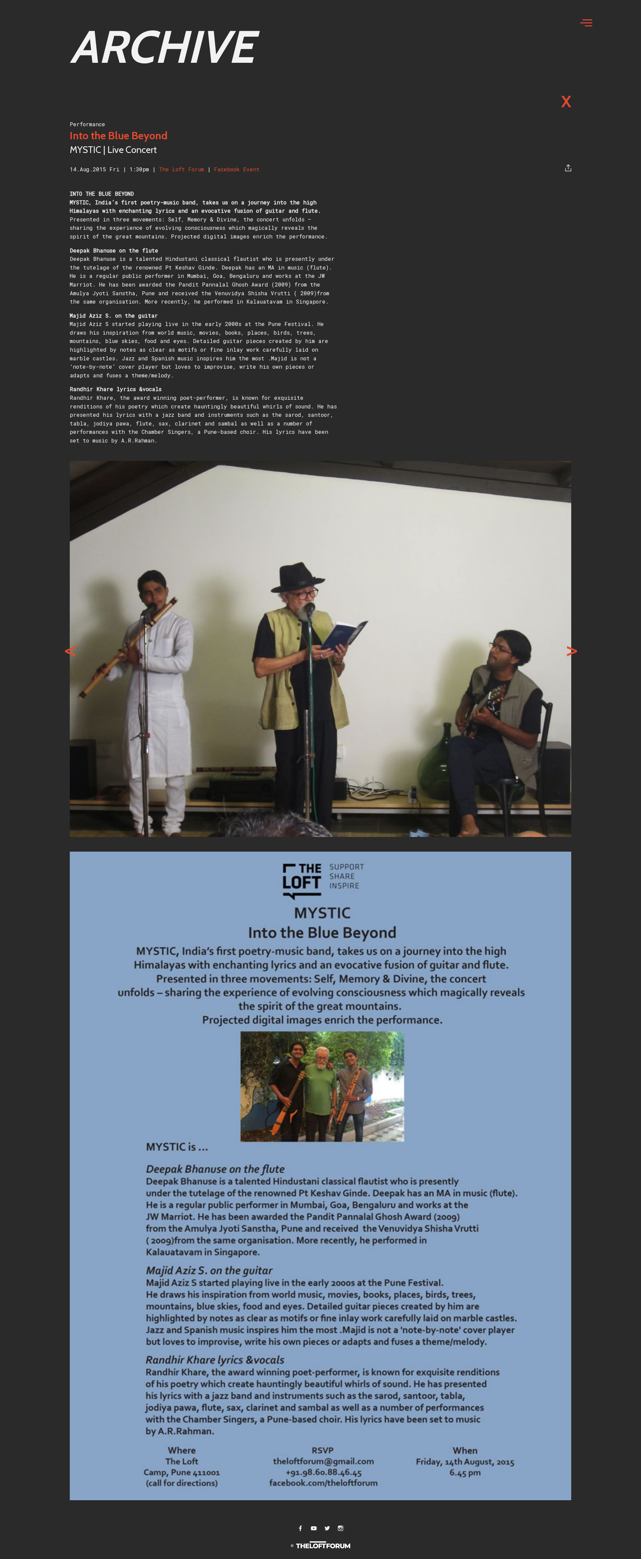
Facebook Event (237, 169)
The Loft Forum (183, 169)
